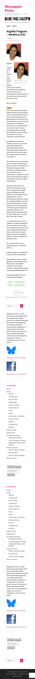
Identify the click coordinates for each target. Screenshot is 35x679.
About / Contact (12, 458)
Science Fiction (14, 419)
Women (11, 422)
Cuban (10, 282)
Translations (13, 424)
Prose (10, 410)
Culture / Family (14, 405)
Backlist (11, 427)
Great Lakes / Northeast (17, 416)
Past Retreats (13, 452)
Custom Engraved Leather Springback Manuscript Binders (17, 443)
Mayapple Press (15, 671)
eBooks (11, 394)
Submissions (11, 433)
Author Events (11, 430)
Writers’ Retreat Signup (17, 455)
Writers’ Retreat (12, 448)
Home (8, 26)
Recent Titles (13, 399)
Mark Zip (15, 676)
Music (14, 26)
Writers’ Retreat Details (17, 450)
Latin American (19, 282)
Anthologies (13, 402)
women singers (19, 285)
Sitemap (20, 676)
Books (9, 392)
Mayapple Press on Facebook (16, 374)
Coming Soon (13, 397)
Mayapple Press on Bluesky (16, 357)
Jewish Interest (14, 408)
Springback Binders (13, 435)
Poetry (11, 413)
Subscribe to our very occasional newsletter (14, 466)
